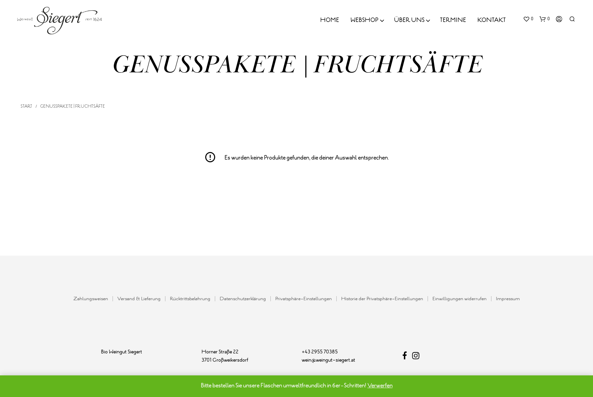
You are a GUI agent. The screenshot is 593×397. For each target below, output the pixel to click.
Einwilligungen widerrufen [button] (459, 299)
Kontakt (491, 20)
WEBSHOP (364, 20)
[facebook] (407, 357)
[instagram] (415, 357)
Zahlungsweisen (90, 299)
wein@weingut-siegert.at (328, 360)
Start (26, 106)
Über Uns (409, 20)
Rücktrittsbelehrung (190, 299)
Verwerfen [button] (380, 386)
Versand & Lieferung (139, 299)
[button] (528, 19)
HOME (329, 20)
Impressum (508, 299)
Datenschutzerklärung (243, 299)
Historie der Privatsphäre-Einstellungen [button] (382, 299)
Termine (453, 20)
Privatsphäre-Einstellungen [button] (303, 299)
